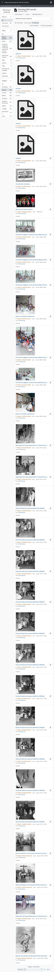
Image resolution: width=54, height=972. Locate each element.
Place (3, 31)
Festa (6, 116)
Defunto (18, 54)
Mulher (6, 96)
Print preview (19, 22)
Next (48, 969)
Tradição (6, 109)
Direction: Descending (46, 25)
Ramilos (6, 63)
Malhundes (6, 76)
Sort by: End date (34, 25)
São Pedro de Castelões (6, 69)
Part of (4, 17)
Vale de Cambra (6, 37)
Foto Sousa (6, 23)
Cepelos (6, 73)
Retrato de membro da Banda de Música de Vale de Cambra (32, 956)
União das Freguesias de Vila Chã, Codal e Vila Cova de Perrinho (6, 48)
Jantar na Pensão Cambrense (25, 316)
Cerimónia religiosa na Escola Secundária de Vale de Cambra (32, 234)
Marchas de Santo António (24, 209)
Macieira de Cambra (6, 56)
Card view (28, 22)
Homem (6, 93)
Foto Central (6, 26)
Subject (4, 81)
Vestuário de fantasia (6, 102)
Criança (6, 90)
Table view (36, 22)
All (2, 20)
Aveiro (6, 42)
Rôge (6, 60)
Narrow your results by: (7, 11)
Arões (6, 66)
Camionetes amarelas (23, 184)
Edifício (6, 106)
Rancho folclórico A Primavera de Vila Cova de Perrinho (32, 853)
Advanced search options (24, 18)
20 (44, 969)
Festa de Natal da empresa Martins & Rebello (30, 508)
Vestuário (6, 99)
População (6, 87)
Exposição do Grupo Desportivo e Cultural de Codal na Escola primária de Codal (32, 445)
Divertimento (6, 112)
